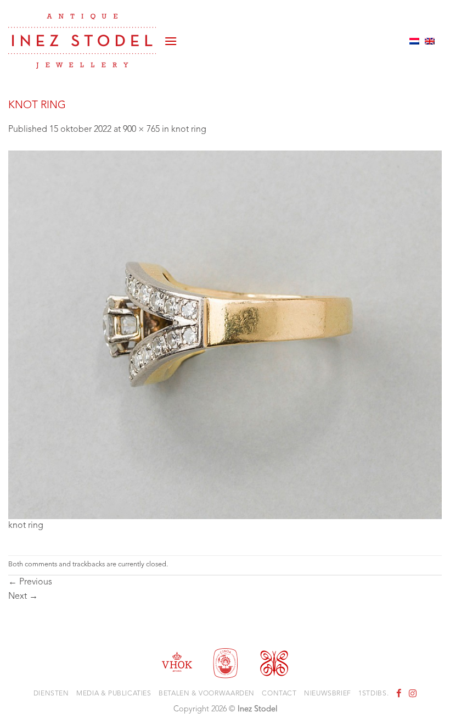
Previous (30, 582)
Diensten (51, 693)
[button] (170, 40)
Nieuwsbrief (327, 693)
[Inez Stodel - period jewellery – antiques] (82, 41)
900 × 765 (141, 129)
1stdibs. (373, 693)
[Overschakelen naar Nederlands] (414, 41)
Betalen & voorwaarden (207, 693)
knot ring (188, 129)
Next (23, 596)
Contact (279, 693)
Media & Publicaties (113, 693)
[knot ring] (225, 334)
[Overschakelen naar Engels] (429, 41)
